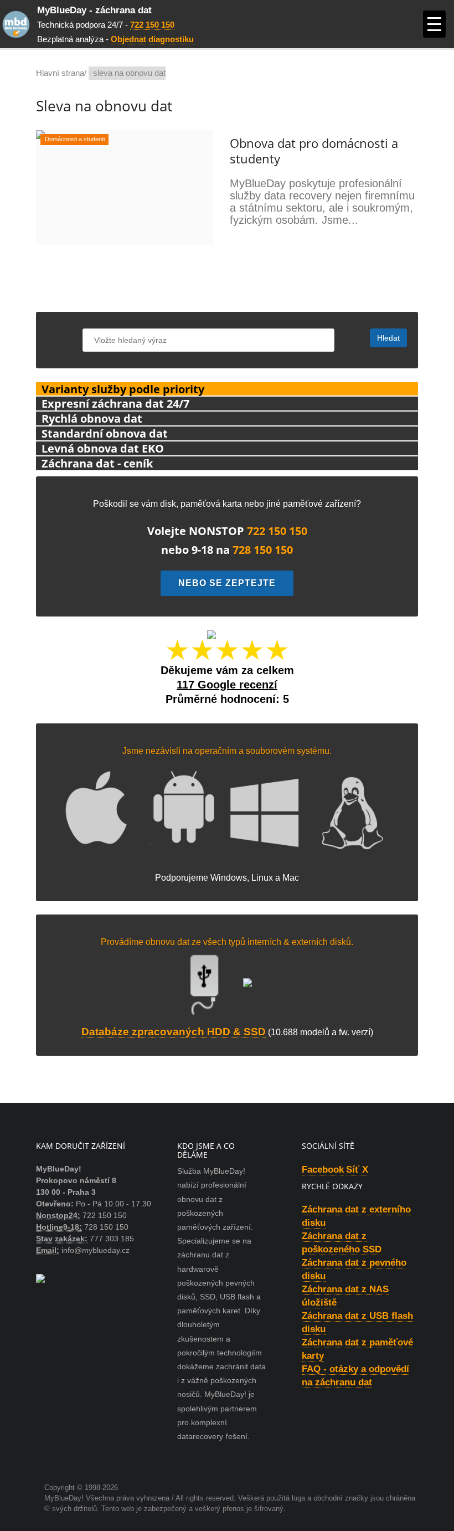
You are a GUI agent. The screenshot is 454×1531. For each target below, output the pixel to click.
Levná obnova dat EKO (103, 448)
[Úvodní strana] (18, 24)
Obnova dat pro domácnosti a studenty (314, 150)
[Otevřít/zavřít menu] (434, 24)
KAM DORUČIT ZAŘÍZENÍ (80, 1145)
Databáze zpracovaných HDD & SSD (173, 1031)
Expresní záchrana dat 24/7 (115, 403)
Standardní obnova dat (105, 433)
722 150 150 (152, 24)
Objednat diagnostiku (152, 39)
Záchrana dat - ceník (97, 463)
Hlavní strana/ (61, 73)
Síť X (357, 1169)
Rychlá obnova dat (92, 418)
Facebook (323, 1169)
